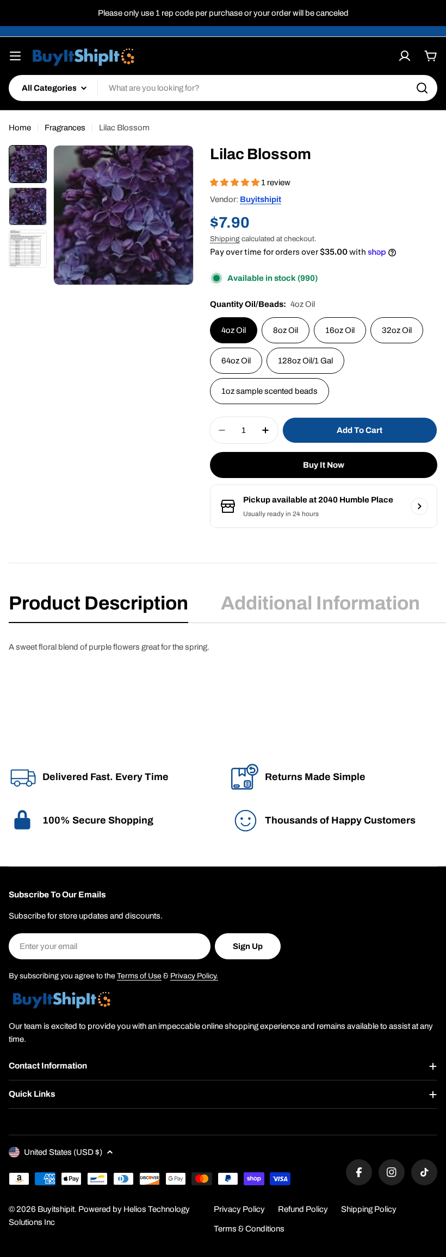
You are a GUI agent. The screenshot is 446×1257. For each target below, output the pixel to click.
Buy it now (323, 465)
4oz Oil (233, 330)
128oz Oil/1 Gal (305, 360)
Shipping (225, 239)
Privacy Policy (239, 1209)
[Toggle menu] (15, 55)
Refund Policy (303, 1209)
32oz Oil (397, 330)
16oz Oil (340, 330)
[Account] (404, 55)
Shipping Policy (369, 1209)
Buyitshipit (260, 199)
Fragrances (65, 127)
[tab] (98, 606)
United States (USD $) (63, 1152)
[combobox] (223, 88)
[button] (235, 182)
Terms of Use (139, 976)
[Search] (422, 88)
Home (20, 127)
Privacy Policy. (194, 976)
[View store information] (419, 506)
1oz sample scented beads (269, 391)
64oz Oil (236, 360)
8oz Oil (285, 330)
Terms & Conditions (249, 1228)
